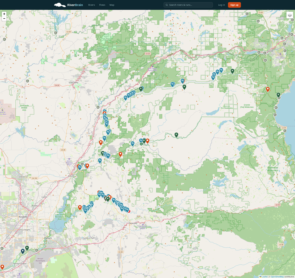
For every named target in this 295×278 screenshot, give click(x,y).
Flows (102, 4)
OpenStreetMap (277, 276)
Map (112, 4)
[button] (27, 248)
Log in (221, 4)
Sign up (234, 4)
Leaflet (264, 276)
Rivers (91, 4)
